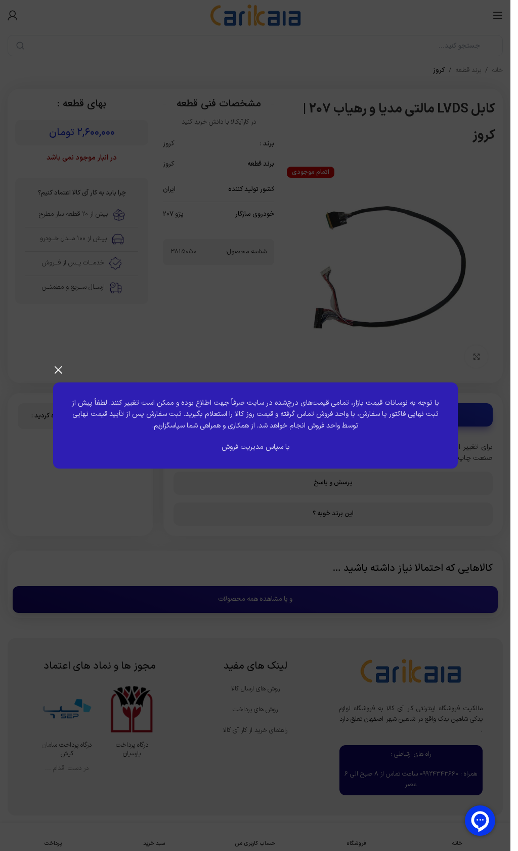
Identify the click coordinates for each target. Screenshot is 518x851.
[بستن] (58, 369)
